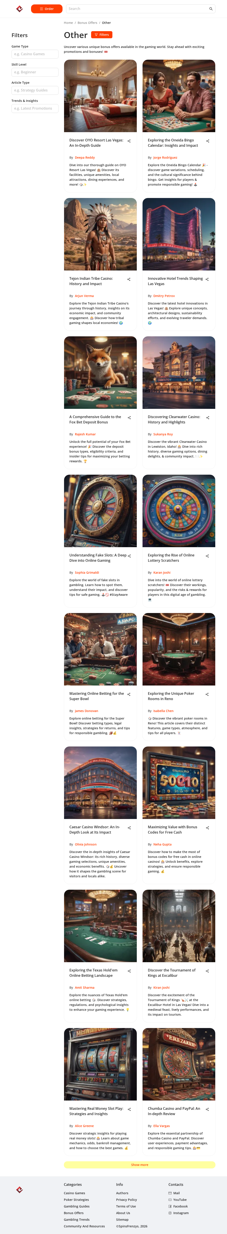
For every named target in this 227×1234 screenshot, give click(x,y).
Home (68, 23)
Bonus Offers (87, 23)
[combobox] (138, 9)
